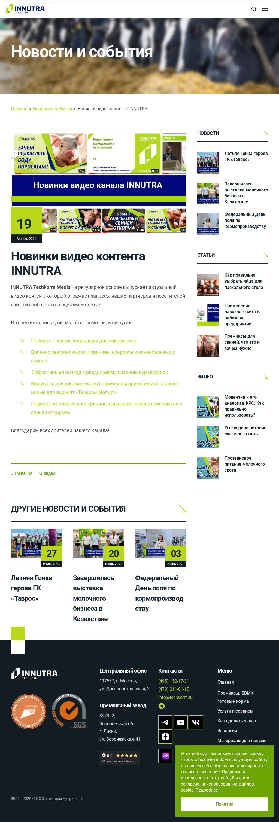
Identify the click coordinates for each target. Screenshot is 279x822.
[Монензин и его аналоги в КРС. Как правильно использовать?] (208, 407)
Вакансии (227, 730)
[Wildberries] (165, 756)
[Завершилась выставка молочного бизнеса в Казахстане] (208, 193)
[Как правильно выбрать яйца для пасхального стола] (208, 285)
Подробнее (207, 790)
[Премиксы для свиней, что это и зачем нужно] (208, 346)
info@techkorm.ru (175, 697)
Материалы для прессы (241, 740)
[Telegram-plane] (165, 722)
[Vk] (196, 722)
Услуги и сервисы (235, 711)
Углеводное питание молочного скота (245, 430)
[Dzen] (165, 736)
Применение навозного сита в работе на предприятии (242, 314)
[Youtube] (180, 722)
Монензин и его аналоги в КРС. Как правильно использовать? (244, 406)
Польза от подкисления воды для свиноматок (83, 340)
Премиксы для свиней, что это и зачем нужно (242, 342)
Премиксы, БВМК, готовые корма (235, 697)
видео (50, 473)
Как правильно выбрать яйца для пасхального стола (244, 281)
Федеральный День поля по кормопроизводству (245, 220)
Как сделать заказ (236, 720)
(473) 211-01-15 (173, 689)
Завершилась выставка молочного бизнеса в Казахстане (93, 598)
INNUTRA (24, 473)
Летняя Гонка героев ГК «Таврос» (31, 588)
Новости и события (82, 51)
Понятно (224, 804)
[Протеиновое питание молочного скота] (208, 468)
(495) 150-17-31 (173, 681)
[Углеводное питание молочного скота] (208, 437)
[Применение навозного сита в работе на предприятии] (208, 315)
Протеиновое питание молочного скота (245, 464)
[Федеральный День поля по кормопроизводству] (208, 224)
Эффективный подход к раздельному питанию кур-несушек (99, 372)
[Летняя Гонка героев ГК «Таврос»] (208, 163)
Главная (19, 108)
